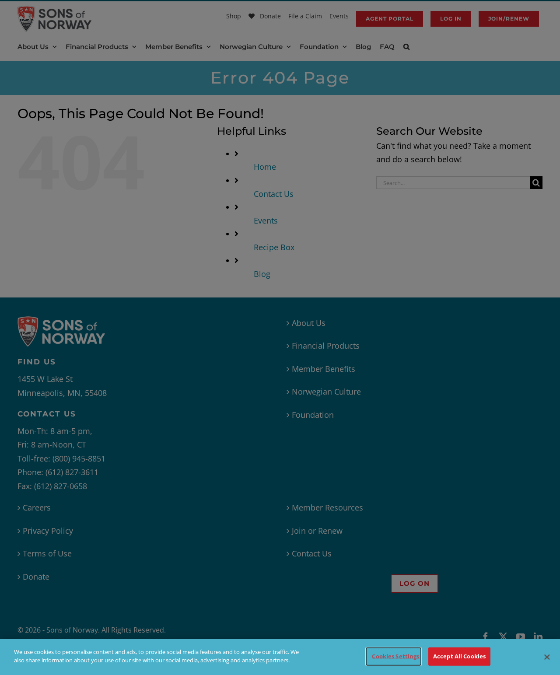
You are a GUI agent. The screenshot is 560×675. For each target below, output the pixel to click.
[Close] (547, 657)
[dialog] (280, 657)
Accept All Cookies (459, 656)
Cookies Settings (395, 656)
